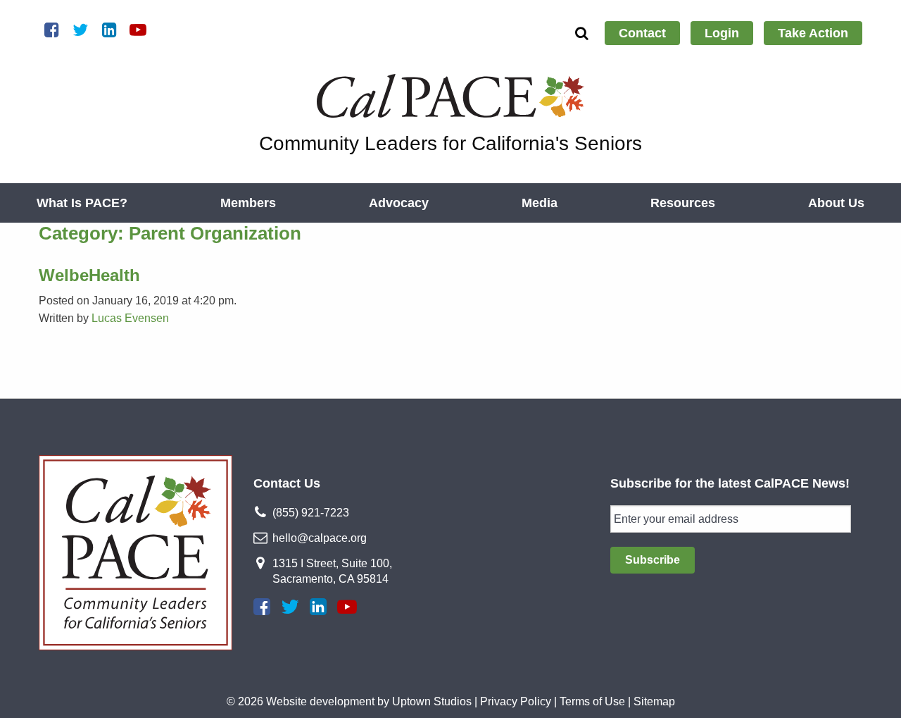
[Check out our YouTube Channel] (347, 607)
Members (248, 203)
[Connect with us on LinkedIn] (318, 607)
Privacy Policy (515, 701)
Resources (682, 203)
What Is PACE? (82, 203)
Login (722, 33)
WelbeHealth (89, 275)
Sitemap (654, 701)
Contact (642, 33)
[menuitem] (642, 33)
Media (539, 203)
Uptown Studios (432, 701)
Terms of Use (592, 701)
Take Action (813, 33)
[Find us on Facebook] (261, 607)
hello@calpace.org (319, 538)
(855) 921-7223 (310, 513)
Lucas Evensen (130, 318)
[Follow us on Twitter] (290, 607)
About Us (836, 203)
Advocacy (399, 203)
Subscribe (652, 560)
